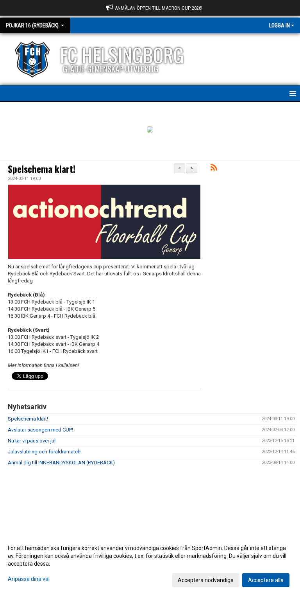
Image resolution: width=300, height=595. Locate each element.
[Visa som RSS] (214, 169)
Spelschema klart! (41, 169)
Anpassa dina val (29, 579)
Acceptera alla (266, 580)
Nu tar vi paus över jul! (32, 441)
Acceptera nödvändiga (206, 580)
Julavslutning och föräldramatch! (45, 452)
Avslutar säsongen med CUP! (40, 430)
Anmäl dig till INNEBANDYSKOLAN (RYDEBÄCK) (61, 463)
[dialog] (150, 563)
